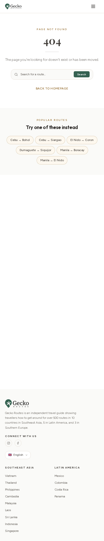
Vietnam (10, 476)
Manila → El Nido (52, 160)
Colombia (61, 482)
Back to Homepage (52, 88)
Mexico (59, 476)
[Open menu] (93, 6)
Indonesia (11, 524)
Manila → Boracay (72, 150)
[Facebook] (18, 443)
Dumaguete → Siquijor (35, 150)
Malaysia (10, 503)
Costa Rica (61, 489)
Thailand (11, 482)
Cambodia (12, 496)
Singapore (12, 531)
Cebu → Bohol (20, 140)
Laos (8, 510)
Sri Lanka (11, 517)
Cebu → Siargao (50, 140)
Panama (60, 496)
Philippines (12, 489)
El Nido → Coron (82, 140)
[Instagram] (8, 443)
